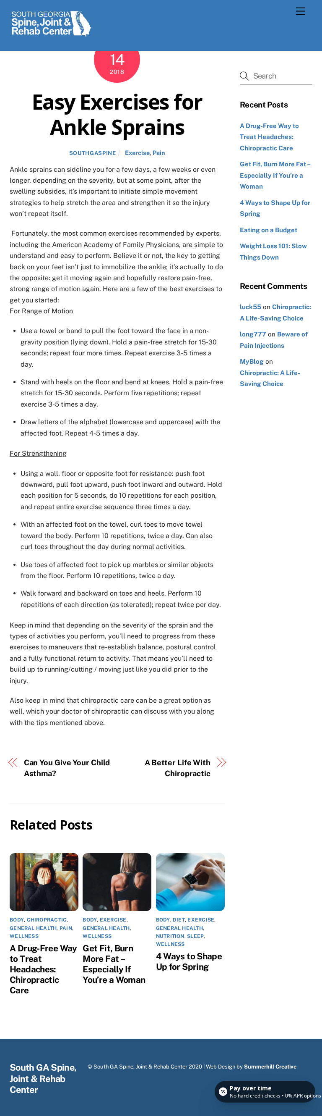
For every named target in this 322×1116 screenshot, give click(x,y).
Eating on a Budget (268, 230)
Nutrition (170, 936)
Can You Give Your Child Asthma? (67, 768)
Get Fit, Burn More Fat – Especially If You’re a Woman (114, 964)
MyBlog (252, 361)
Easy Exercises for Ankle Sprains (117, 114)
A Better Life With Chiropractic (177, 768)
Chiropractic (47, 920)
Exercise (137, 152)
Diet (179, 920)
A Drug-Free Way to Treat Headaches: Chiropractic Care (43, 969)
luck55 (250, 306)
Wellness (24, 936)
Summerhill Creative (270, 1066)
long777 (253, 334)
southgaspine (92, 153)
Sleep (195, 936)
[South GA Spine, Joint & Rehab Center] (51, 35)
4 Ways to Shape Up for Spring (189, 961)
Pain (159, 152)
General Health (33, 928)
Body (17, 920)
